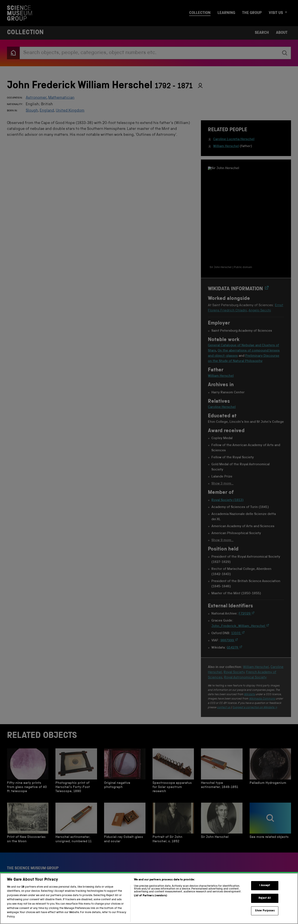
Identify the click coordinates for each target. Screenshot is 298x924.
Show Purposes (265, 910)
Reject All (265, 898)
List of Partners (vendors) (150, 895)
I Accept (264, 885)
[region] (149, 898)
